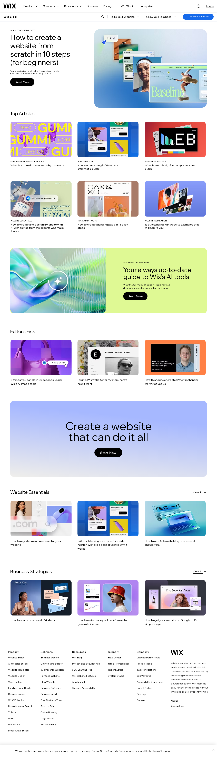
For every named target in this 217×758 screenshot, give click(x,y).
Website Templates (18, 669)
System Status (116, 675)
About (174, 700)
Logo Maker (47, 718)
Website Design (16, 675)
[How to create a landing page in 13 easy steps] (108, 205)
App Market (78, 681)
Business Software (51, 688)
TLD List (12, 712)
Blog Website (48, 681)
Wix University (48, 724)
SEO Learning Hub (82, 669)
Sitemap (141, 694)
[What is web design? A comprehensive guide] (175, 146)
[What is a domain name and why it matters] (41, 144)
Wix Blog (10, 17)
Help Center (114, 657)
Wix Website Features (84, 675)
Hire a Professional (118, 663)
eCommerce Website (52, 669)
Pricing (107, 6)
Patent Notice (144, 688)
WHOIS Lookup (16, 700)
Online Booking (49, 712)
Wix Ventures (144, 675)
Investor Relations (146, 669)
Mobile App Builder (18, 730)
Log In (210, 6)
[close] (213, 750)
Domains (92, 6)
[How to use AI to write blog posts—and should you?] (175, 524)
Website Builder (16, 657)
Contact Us (177, 705)
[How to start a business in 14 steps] (41, 601)
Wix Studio (127, 6)
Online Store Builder (52, 663)
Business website (50, 657)
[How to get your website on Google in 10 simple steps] (175, 603)
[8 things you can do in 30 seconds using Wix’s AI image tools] (41, 363)
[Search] (102, 16)
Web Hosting (15, 681)
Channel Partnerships (148, 657)
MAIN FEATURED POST (23, 30)
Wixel (11, 718)
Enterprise (146, 6)
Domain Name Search (20, 706)
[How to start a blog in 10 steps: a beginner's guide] (108, 146)
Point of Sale (47, 706)
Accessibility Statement (150, 681)
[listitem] (41, 146)
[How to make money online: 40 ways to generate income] (108, 603)
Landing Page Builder (20, 688)
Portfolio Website (50, 675)
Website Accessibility (83, 688)
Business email (49, 694)
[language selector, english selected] (198, 6)
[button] (125, 16)
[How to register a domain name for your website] (41, 524)
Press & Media (144, 663)
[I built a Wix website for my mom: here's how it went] (108, 363)
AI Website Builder (18, 663)
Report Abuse (115, 669)
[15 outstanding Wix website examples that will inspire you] (175, 205)
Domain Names (16, 694)
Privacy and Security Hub (86, 663)
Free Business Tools (51, 700)
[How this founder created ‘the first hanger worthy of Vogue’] (175, 363)
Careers (141, 700)
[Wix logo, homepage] (9, 6)
